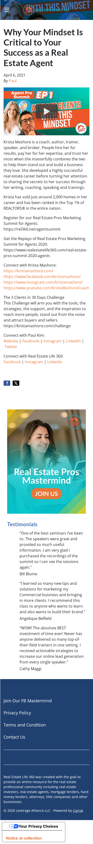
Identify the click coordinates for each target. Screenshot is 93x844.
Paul (13, 80)
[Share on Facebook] (7, 383)
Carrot (78, 810)
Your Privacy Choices (38, 826)
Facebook (30, 341)
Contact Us (14, 737)
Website (11, 341)
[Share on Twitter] (16, 383)
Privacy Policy (17, 713)
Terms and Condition (25, 725)
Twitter (11, 346)
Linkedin (73, 341)
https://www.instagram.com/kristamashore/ (43, 282)
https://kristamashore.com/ (28, 270)
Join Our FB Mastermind (28, 700)
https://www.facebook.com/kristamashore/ (42, 276)
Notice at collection (24, 838)
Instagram (52, 341)
